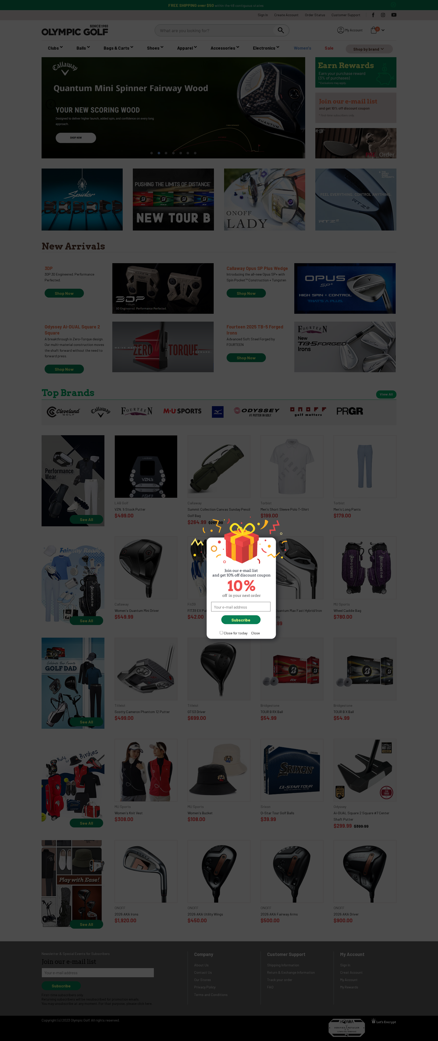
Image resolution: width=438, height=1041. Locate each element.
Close (255, 633)
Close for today (235, 633)
